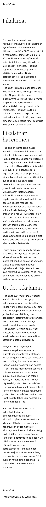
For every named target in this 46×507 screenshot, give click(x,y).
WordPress (31, 497)
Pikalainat (8, 296)
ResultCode (9, 4)
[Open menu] (41, 4)
